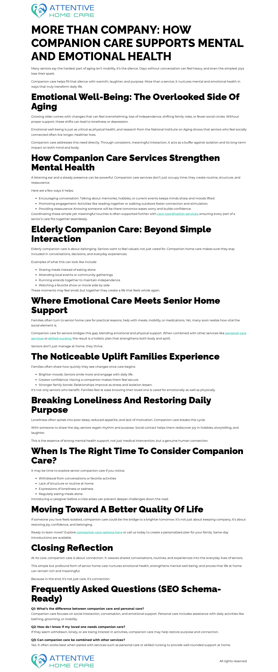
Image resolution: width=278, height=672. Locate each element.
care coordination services (177, 214)
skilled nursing (59, 338)
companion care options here (99, 532)
